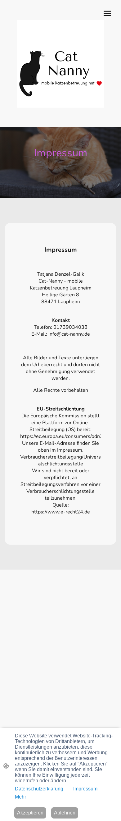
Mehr (20, 796)
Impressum (85, 788)
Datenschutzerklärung (39, 788)
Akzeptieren (30, 812)
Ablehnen (64, 812)
